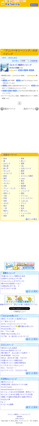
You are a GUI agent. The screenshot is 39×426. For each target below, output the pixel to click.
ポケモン (6, 183)
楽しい (23, 161)
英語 (5, 216)
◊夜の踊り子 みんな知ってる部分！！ (15, 353)
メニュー (34, 5)
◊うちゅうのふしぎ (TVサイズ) (12, 281)
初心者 (5, 166)
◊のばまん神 (5, 399)
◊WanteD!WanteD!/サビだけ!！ (12, 389)
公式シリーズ (26, 168)
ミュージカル (26, 213)
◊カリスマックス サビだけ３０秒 (14, 370)
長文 (5, 206)
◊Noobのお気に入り (8, 329)
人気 (5, 186)
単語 (22, 183)
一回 (5, 208)
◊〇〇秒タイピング (8, 321)
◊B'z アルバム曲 (7, 331)
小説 (5, 196)
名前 (5, 201)
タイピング (7, 173)
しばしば (24, 201)
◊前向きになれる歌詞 (9, 348)
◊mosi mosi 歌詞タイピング (11, 350)
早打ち (23, 188)
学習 (5, 198)
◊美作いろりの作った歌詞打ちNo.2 (14, 319)
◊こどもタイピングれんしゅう (12, 365)
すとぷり (6, 171)
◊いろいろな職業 (7, 404)
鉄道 (5, 176)
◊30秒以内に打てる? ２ (10, 286)
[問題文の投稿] (19, 299)
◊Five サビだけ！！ (9, 368)
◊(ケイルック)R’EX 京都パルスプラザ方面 (17, 394)
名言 (22, 216)
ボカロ (5, 203)
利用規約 (19, 416)
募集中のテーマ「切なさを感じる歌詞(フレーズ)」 (19, 304)
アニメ (23, 203)
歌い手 (5, 168)
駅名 (22, 206)
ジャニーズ (25, 191)
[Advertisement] (19, 27)
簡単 (22, 158)
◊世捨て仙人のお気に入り (10, 334)
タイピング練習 (27, 176)
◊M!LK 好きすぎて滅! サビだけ (14, 358)
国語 (22, 193)
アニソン (6, 181)
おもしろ (6, 163)
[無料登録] (19, 266)
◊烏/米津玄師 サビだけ (10, 355)
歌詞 (5, 158)
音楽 (22, 173)
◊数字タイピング (7, 382)
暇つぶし (24, 211)
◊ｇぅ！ (4, 402)
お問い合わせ (19, 418)
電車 (22, 163)
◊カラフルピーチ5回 (8, 288)
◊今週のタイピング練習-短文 (12, 360)
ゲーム (5, 191)
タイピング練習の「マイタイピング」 (19, 414)
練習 (22, 171)
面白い (5, 211)
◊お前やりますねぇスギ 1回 (11, 278)
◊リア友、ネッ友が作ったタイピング (15, 336)
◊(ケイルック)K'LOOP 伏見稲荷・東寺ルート (17, 392)
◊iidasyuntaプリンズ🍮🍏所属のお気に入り (17, 326)
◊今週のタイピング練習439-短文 (13, 276)
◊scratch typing (6, 387)
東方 (22, 181)
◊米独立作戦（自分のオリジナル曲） (15, 384)
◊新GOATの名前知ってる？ (11, 284)
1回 (22, 166)
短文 (22, 208)
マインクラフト (27, 198)
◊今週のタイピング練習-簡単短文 (13, 363)
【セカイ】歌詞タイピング (20, 65)
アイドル (24, 196)
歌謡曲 (23, 186)
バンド (5, 213)
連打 (5, 178)
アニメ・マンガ (9, 188)
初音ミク (6, 193)
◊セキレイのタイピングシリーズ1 (13, 324)
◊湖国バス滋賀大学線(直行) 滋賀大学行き (16, 397)
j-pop (23, 178)
